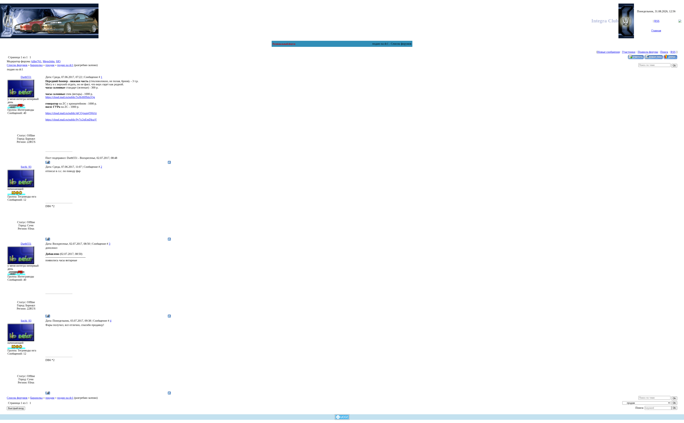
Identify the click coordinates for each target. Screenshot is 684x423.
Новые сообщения (608, 51)
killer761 (36, 61)
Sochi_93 (26, 166)
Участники (628, 51)
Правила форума (648, 51)
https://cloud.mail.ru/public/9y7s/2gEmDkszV (71, 119)
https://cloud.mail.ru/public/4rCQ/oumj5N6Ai (71, 113)
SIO (58, 61)
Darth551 (26, 77)
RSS (656, 20)
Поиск (664, 51)
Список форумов (17, 65)
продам (49, 65)
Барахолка (36, 65)
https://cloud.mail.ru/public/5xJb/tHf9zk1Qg (70, 97)
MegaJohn (49, 61)
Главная (656, 30)
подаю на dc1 (65, 65)
